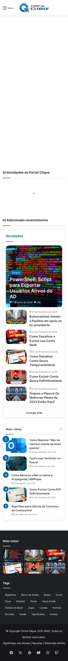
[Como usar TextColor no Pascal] (16, 463)
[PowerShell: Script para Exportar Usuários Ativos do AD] (34, 276)
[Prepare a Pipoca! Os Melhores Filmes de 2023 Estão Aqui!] (16, 394)
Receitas (9, 614)
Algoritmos (10, 594)
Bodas (47, 594)
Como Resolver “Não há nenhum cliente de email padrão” (45, 444)
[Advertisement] (34, 53)
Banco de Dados (30, 594)
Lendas (43, 607)
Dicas (8, 601)
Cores (59, 594)
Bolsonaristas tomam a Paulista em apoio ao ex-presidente (45, 321)
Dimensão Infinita (55, 643)
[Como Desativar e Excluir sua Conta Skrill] (16, 337)
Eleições (20, 601)
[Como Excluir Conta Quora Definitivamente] (16, 377)
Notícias (57, 607)
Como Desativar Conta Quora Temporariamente (42, 360)
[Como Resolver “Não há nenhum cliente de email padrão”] (16, 445)
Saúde (22, 614)
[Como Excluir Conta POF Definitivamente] (16, 495)
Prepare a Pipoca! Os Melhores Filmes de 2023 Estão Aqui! (44, 397)
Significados (38, 614)
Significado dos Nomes (16, 643)
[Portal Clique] (34, 8)
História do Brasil (14, 607)
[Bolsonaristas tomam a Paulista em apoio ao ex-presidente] (16, 317)
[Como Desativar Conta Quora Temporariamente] (16, 357)
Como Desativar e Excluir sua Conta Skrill (42, 340)
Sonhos (54, 614)
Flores (33, 601)
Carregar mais (34, 412)
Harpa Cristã (48, 601)
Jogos (31, 607)
